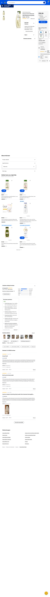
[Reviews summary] (29, 18)
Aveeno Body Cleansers (6, 439)
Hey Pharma (43, 49)
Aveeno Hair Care (5, 443)
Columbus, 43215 (42, 40)
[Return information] (46, 19)
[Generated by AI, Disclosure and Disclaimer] (8, 329)
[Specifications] (35, 163)
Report (34, 369)
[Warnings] (35, 171)
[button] (16, 20)
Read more (4, 363)
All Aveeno (27, 443)
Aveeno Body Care (5, 441)
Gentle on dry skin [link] (8, 318)
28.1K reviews (10, 289)
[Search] (44, 3)
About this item (5, 155)
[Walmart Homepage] (5, 3)
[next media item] (18, 19)
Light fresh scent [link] (8, 303)
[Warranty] (34, 167)
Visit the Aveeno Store (26, 12)
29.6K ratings (33, 18)
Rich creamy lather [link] (9, 306)
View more (18, 249)
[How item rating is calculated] (14, 291)
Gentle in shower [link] (8, 311)
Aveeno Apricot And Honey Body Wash (32, 433)
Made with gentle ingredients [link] (11, 323)
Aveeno (26, 441)
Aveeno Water (27, 437)
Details (46, 56)
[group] (29, 18)
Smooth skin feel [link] (8, 315)
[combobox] (26, 2)
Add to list (44, 60)
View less (15, 329)
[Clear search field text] (42, 2)
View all (33, 332)
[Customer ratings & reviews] (35, 285)
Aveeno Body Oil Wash (6, 437)
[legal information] (45, 16)
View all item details (29, 31)
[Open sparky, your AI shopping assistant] (46, 593)
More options (41, 43)
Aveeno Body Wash (5, 433)
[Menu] (2, 3)
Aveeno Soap (4, 435)
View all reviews (6, 294)
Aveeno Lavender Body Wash (30, 435)
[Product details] (35, 160)
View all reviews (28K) (19, 422)
